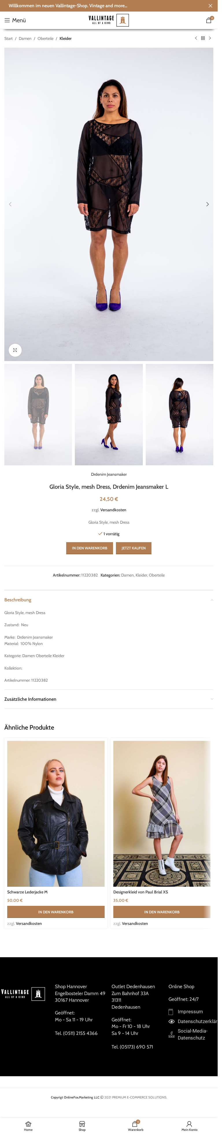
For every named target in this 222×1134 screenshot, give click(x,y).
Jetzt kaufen (134, 548)
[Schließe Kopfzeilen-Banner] (210, 6)
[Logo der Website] (109, 19)
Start (8, 38)
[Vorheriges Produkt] (196, 38)
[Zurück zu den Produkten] (202, 38)
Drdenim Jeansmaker (109, 474)
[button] (10, 204)
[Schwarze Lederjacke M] (56, 814)
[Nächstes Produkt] (209, 38)
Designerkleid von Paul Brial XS (140, 892)
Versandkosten (113, 509)
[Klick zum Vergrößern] (15, 350)
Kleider (66, 38)
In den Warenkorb (89, 548)
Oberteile (45, 38)
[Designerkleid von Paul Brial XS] (162, 814)
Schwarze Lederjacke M (27, 892)
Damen (25, 38)
